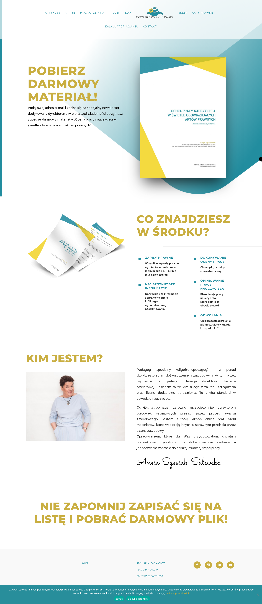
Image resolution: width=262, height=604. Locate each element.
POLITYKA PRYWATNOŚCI (150, 576)
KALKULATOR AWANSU (121, 26)
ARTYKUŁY (53, 12)
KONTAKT (150, 26)
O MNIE (70, 12)
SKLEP (182, 12)
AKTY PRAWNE (202, 12)
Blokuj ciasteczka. (138, 598)
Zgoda (119, 598)
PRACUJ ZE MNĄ (92, 12)
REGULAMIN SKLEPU (147, 570)
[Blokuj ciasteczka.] (257, 594)
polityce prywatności (177, 593)
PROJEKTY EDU (120, 12)
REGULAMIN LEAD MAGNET (151, 563)
